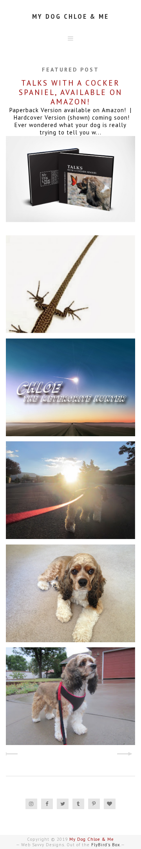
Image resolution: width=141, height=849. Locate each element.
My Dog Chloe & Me (70, 16)
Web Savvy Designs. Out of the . (71, 844)
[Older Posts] (128, 754)
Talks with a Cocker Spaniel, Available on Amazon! (70, 92)
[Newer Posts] (13, 754)
